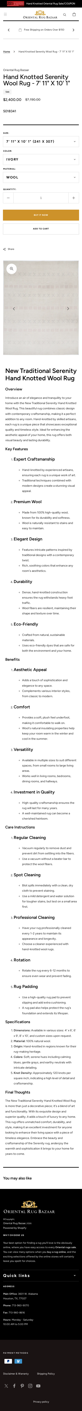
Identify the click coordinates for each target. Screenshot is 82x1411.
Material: (9, 168)
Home (6, 51)
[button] (5, 14)
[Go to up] (76, 1405)
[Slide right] (73, 29)
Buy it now (41, 215)
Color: (7, 151)
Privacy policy (41, 1401)
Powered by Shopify (14, 1227)
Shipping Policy (46, 1373)
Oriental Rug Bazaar (14, 1223)
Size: (6, 133)
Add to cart (41, 228)
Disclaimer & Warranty (16, 1373)
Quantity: (9, 189)
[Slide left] (8, 29)
